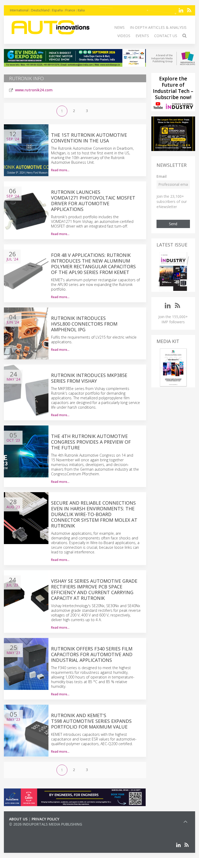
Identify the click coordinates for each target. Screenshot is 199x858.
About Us (18, 818)
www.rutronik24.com (34, 89)
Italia (81, 10)
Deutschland (40, 10)
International (19, 10)
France (70, 10)
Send (173, 223)
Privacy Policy (45, 818)
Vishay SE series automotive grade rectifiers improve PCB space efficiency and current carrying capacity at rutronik (94, 589)
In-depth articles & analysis (158, 27)
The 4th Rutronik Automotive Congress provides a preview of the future (91, 442)
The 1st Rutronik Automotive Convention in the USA (89, 138)
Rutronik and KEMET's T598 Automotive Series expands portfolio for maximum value (91, 721)
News (119, 27)
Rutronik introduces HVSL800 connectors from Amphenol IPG (84, 324)
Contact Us (165, 35)
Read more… (60, 170)
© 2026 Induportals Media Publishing (45, 824)
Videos (123, 35)
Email (162, 176)
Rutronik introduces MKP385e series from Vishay (89, 378)
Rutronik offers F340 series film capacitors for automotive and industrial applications (91, 654)
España (57, 10)
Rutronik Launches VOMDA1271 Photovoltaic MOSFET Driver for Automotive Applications (93, 200)
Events (142, 35)
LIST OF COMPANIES (26, 829)
